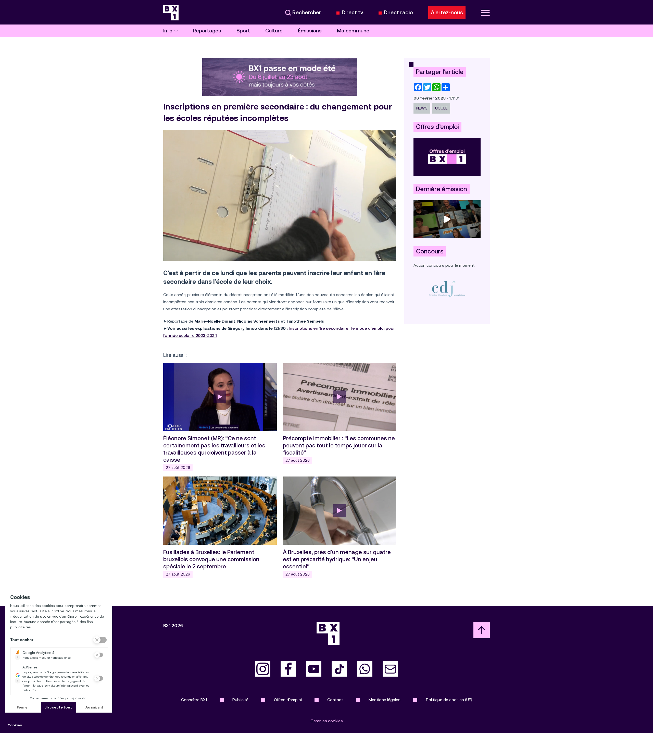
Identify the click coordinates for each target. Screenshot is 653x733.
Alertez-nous (447, 12)
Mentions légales (384, 700)
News (422, 108)
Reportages (207, 30)
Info (167, 30)
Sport (243, 30)
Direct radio (398, 12)
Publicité (240, 700)
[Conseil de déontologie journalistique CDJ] (447, 288)
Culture (274, 30)
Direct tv (352, 12)
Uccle (441, 108)
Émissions (310, 30)
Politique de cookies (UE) (449, 700)
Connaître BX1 (194, 700)
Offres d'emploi (288, 700)
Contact (335, 700)
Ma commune (353, 30)
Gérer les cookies (326, 721)
